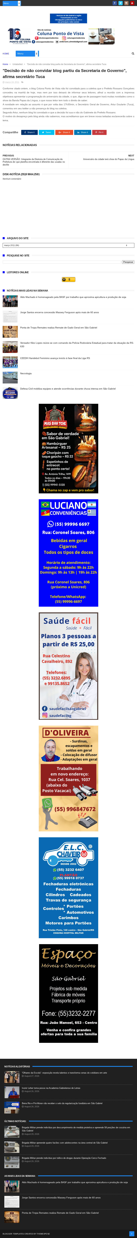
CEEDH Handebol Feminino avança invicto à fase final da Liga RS (55, 358)
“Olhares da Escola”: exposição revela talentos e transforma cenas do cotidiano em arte (64, 1073)
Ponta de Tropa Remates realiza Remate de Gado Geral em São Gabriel (58, 327)
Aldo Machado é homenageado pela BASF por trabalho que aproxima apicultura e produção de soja (73, 297)
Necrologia (26, 373)
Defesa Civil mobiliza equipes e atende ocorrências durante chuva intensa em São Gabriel (68, 388)
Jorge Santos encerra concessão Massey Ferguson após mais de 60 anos (59, 312)
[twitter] (120, 3)
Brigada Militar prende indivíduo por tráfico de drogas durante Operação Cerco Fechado (64, 1158)
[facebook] (115, 3)
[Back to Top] (131, 1233)
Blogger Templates (13, 1234)
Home (6, 54)
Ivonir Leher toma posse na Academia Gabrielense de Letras (51, 1088)
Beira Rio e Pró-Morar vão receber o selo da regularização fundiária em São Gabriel (62, 1103)
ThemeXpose (43, 1234)
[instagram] (126, 3)
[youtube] (132, 3)
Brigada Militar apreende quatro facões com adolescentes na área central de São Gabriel (65, 1143)
